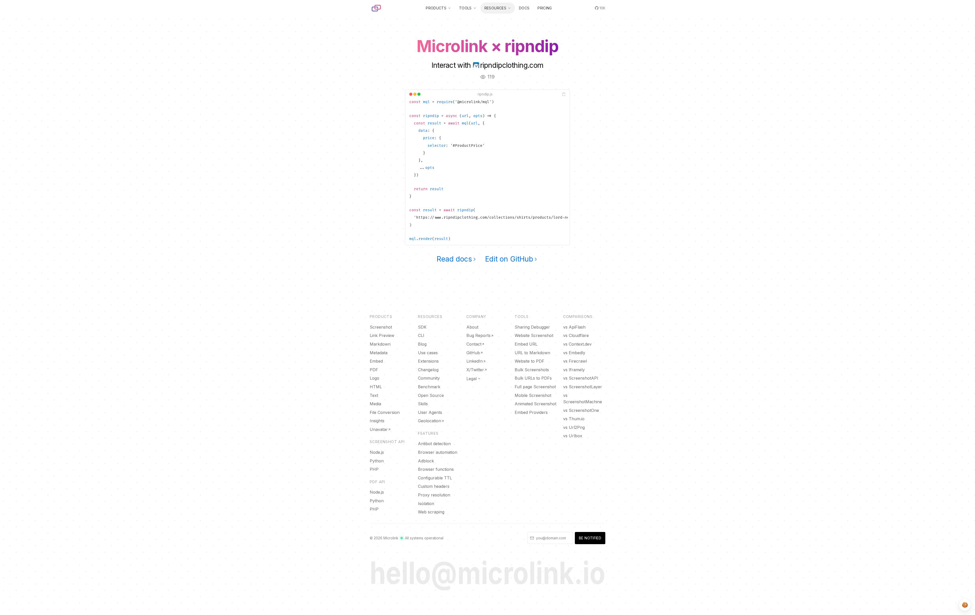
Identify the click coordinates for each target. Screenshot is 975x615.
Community (429, 378)
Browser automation (437, 452)
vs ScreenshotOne (581, 410)
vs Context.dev (577, 344)
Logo (374, 378)
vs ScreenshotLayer (582, 386)
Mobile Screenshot (533, 395)
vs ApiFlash (574, 327)
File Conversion (385, 412)
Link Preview (382, 335)
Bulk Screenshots (532, 369)
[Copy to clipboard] (564, 94)
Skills (423, 403)
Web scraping (431, 511)
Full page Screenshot (535, 386)
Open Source (431, 395)
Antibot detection (434, 443)
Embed (376, 361)
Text (374, 395)
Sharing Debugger (532, 327)
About (472, 327)
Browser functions (436, 469)
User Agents (430, 412)
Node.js (377, 452)
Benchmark (429, 386)
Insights (377, 420)
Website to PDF (529, 361)
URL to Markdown (532, 352)
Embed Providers (531, 412)
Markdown (380, 344)
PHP (374, 469)
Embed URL (526, 344)
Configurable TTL (435, 477)
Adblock (426, 460)
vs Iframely (574, 369)
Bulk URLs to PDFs (533, 378)
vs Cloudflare (576, 335)
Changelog (428, 369)
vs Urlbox (572, 435)
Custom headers (433, 486)
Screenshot (381, 327)
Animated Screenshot (535, 403)
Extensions (428, 361)
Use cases (428, 352)
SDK (422, 327)
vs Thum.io (573, 418)
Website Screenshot (534, 335)
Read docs (454, 259)
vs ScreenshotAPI (580, 378)
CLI (421, 335)
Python (377, 460)
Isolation (426, 503)
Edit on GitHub (509, 259)
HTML (376, 386)
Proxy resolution (434, 494)
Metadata (378, 352)
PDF (374, 369)
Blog (422, 344)
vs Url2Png (574, 427)
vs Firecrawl (575, 361)
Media (375, 403)
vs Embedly (574, 352)
